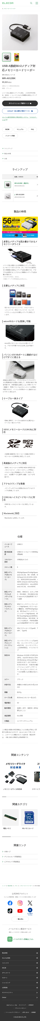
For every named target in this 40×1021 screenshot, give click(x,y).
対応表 (7, 129)
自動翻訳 (33, 1012)
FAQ (32, 129)
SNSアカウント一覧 (12, 1005)
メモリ (16, 885)
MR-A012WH (20, 194)
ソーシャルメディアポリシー (13, 1012)
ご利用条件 (31, 1005)
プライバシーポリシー (20, 1008)
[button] (20, 963)
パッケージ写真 (10, 136)
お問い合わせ (25, 1012)
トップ (3, 885)
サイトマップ (22, 1005)
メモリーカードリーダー (9, 8)
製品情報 (10, 885)
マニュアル (20, 129)
